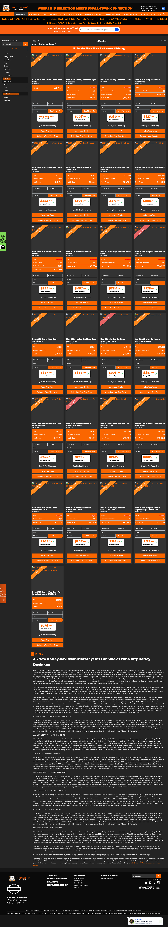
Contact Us (12, 913)
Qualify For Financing (47, 125)
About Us (52, 875)
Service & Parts (109, 875)
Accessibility (24, 913)
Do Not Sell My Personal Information (72, 913)
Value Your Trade (47, 131)
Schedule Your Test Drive (47, 136)
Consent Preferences (99, 913)
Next (41, 653)
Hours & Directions (57, 879)
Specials (77, 887)
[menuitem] (15, 78)
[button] (163, 8)
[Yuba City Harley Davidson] (15, 8)
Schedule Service (107, 878)
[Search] (25, 44)
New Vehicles (79, 878)
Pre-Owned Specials (81, 885)
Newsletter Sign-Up (57, 885)
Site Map (50, 913)
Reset (14, 49)
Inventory (79, 875)
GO (117, 30)
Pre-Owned (78, 881)
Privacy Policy (38, 913)
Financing (52, 882)
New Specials (79, 883)
